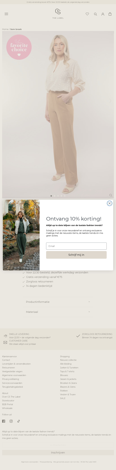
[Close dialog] (109, 203)
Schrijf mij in (76, 254)
